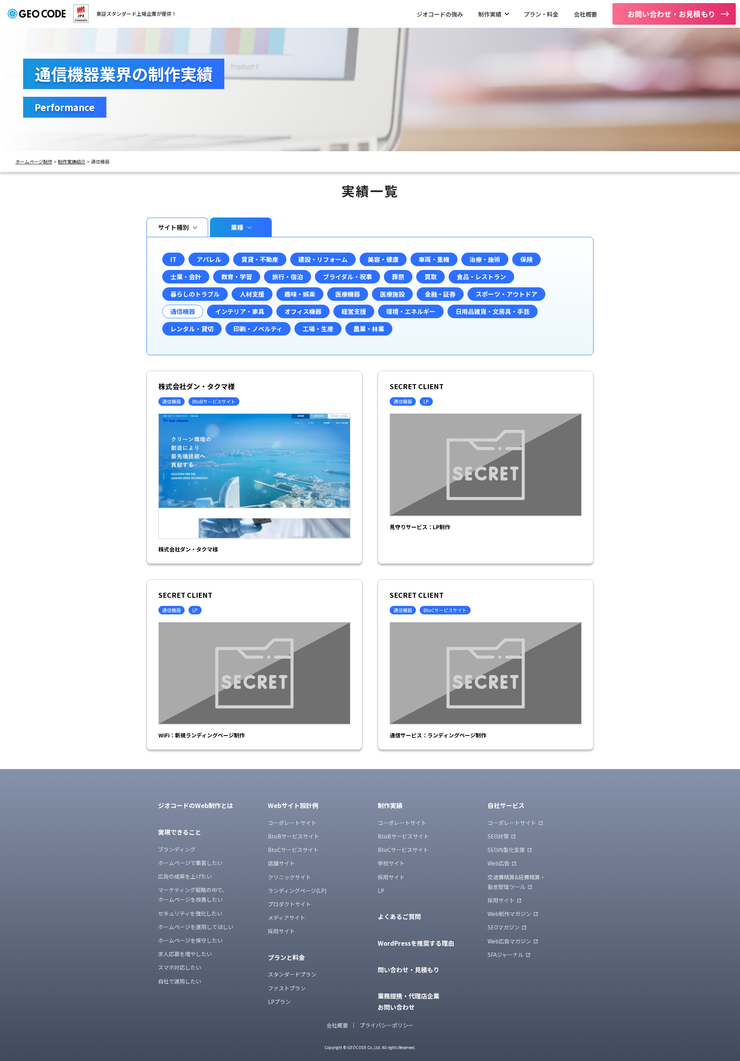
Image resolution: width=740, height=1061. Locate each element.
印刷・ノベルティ (258, 328)
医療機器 (347, 294)
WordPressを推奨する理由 (416, 943)
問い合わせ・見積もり (408, 969)
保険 (526, 259)
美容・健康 (383, 259)
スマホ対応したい (179, 967)
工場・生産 (318, 328)
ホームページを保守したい (190, 940)
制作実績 (489, 14)
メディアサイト (286, 917)
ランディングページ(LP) (297, 890)
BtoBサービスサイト (293, 836)
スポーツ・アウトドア (506, 294)
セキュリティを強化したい (190, 913)
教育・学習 (236, 276)
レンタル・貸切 (192, 328)
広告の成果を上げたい (185, 876)
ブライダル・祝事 (347, 276)
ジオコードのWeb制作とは (195, 805)
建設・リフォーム (323, 259)
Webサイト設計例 (293, 805)
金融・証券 (440, 294)
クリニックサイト (289, 877)
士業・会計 (185, 276)
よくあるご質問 (399, 916)
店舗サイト (281, 863)
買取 (430, 276)
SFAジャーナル (505, 954)
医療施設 (392, 294)
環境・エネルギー (411, 311)
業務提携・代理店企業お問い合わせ (408, 1001)
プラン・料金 (541, 14)
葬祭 (398, 276)
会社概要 (585, 14)
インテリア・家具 (239, 311)
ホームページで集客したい (190, 863)
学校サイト (391, 863)
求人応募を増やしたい (185, 954)
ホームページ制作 (33, 161)
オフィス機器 (302, 311)
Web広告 (499, 863)
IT (173, 259)
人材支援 (252, 294)
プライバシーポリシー (387, 1025)
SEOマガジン (504, 927)
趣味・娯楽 (299, 294)
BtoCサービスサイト (293, 850)
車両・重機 (434, 259)
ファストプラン (287, 988)
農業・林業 (368, 328)
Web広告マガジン (509, 941)
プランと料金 (286, 957)
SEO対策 (498, 836)
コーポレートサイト (292, 823)
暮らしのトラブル (195, 294)
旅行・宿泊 (287, 276)
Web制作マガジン (509, 914)
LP (381, 890)
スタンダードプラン (292, 974)
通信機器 (182, 311)
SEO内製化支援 (506, 850)
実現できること (179, 832)
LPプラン (279, 1001)
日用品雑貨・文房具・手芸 (493, 311)
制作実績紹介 (72, 161)
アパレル (209, 259)
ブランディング (176, 849)
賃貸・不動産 (259, 259)
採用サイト (281, 931)
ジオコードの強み (440, 14)
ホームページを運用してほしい (196, 927)
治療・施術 (484, 259)
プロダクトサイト (289, 904)
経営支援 (353, 311)
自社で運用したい (179, 981)
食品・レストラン (481, 276)
